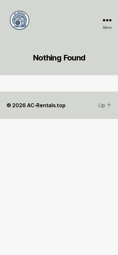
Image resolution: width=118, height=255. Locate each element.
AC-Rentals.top (46, 105)
